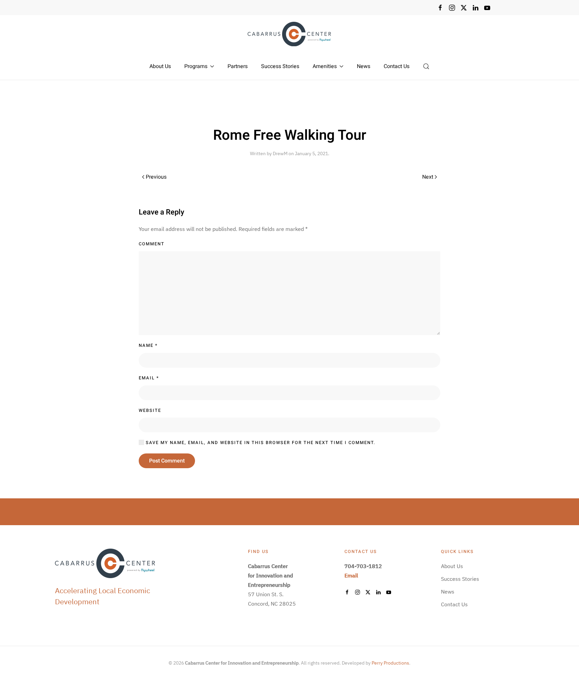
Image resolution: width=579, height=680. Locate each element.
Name (148, 345)
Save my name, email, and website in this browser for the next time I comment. (260, 442)
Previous (156, 177)
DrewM (280, 153)
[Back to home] (289, 34)
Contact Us (396, 66)
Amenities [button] (325, 66)
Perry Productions (390, 663)
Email (149, 378)
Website (150, 410)
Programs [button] (195, 66)
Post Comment (167, 461)
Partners (238, 66)
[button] (426, 66)
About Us (160, 66)
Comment (152, 244)
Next (427, 177)
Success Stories (280, 66)
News (363, 66)
